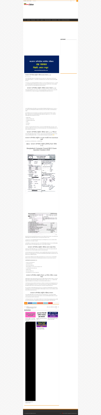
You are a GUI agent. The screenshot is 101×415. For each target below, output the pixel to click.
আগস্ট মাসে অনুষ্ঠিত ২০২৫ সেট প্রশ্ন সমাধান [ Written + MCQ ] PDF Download (30, 319)
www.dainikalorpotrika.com (52, 299)
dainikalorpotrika (28, 76)
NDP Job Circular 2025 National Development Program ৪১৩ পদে (31, 307)
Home (25, 20)
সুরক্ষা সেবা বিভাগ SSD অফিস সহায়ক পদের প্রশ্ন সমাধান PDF (52, 319)
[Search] (77, 1)
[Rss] (60, 413)
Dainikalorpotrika (74, 413)
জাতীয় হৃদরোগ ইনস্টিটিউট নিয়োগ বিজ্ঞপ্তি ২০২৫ (52, 307)
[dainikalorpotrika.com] (29, 4)
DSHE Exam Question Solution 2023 (29, 402)
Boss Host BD (65, 413)
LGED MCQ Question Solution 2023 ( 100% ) (41, 329)
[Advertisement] (58, 10)
